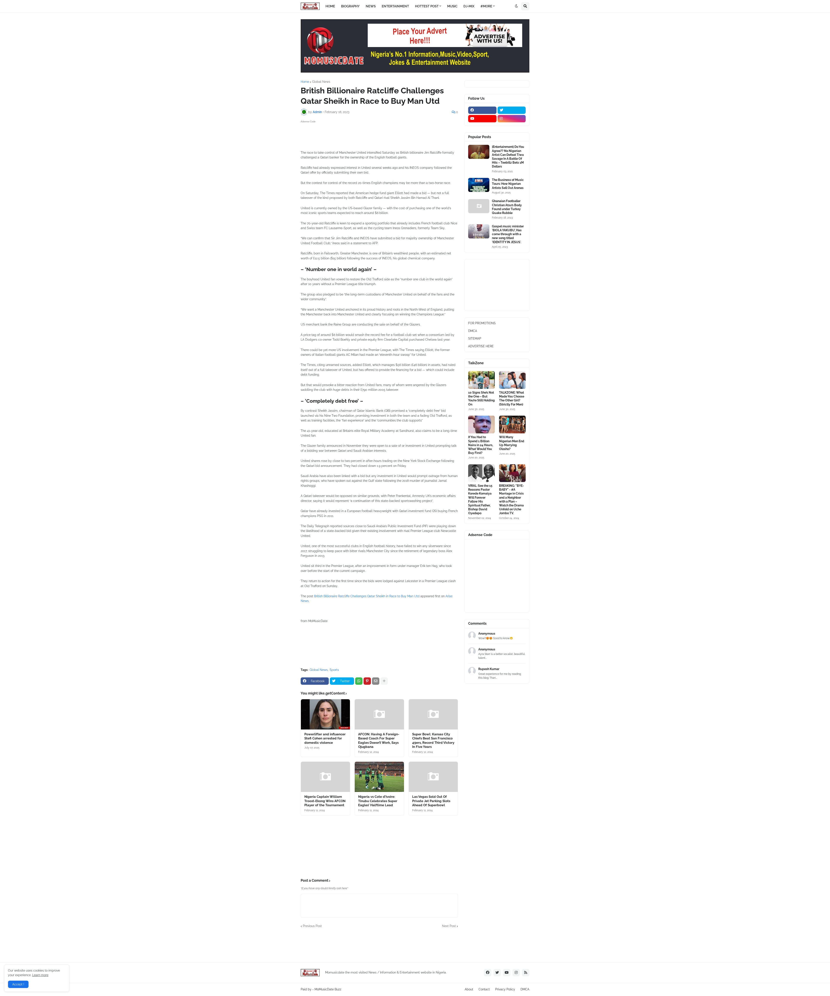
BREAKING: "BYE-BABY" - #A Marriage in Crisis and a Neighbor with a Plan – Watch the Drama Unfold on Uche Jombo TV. (511, 499)
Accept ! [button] (18, 984)
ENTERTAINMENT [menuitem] (395, 6)
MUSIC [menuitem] (452, 6)
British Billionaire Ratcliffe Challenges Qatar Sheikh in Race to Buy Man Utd (367, 596)
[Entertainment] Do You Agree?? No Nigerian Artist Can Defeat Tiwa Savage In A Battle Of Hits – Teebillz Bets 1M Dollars (508, 156)
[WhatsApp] (358, 681)
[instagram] (512, 118)
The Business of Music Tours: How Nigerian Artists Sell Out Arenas (508, 183)
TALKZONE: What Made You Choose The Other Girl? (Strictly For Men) (511, 398)
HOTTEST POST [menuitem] (427, 6)
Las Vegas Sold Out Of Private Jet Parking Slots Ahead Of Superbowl (431, 801)
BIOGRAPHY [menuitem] (350, 6)
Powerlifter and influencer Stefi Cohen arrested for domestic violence (325, 738)
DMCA (472, 331)
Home (305, 81)
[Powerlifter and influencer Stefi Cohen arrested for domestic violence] (325, 714)
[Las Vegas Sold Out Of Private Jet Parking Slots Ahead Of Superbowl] (433, 777)
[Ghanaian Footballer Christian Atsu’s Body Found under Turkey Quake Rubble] (478, 206)
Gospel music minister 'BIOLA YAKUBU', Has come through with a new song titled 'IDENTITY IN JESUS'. (508, 234)
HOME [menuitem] (330, 6)
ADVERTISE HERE (481, 346)
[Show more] (384, 681)
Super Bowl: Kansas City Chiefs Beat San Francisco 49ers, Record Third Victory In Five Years (433, 740)
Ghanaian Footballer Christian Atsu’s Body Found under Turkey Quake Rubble (507, 207)
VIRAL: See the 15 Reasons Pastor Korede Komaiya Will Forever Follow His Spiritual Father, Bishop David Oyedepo (480, 499)
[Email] (375, 681)
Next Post (449, 926)
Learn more (40, 975)
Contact (484, 989)
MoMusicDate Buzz (327, 989)
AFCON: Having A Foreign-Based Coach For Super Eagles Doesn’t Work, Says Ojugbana (378, 740)
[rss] (525, 972)
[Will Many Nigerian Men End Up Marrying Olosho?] (512, 424)
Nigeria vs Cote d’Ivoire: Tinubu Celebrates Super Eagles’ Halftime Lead (377, 801)
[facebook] (482, 110)
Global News (321, 81)
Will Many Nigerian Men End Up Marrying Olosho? (511, 443)
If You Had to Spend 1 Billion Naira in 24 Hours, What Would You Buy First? (480, 445)
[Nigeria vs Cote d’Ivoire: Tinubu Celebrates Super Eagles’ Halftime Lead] (379, 777)
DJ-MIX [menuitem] (468, 6)
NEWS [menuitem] (371, 6)
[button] (516, 6)
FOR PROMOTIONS (482, 323)
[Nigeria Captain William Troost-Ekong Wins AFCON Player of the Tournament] (325, 777)
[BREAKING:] (512, 473)
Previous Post (312, 926)
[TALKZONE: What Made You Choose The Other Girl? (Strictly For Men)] (512, 380)
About (469, 989)
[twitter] (512, 110)
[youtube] (482, 118)
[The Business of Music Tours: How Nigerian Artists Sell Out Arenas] (478, 185)
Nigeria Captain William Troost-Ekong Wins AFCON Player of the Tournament (324, 801)
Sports (334, 670)
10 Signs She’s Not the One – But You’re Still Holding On (481, 398)
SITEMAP (474, 338)
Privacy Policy (505, 989)
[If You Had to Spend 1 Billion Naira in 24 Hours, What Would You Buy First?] (481, 424)
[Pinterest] (367, 681)
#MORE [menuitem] (486, 6)
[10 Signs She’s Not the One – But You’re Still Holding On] (481, 380)
